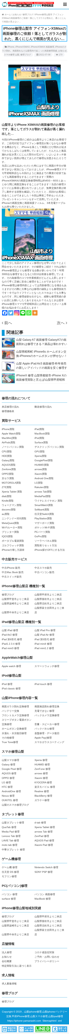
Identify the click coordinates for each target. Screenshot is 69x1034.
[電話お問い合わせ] (9, 1029)
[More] (35, 312)
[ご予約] (26, 1029)
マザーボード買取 (44, 523)
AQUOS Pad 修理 (44, 840)
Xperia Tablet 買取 (12, 491)
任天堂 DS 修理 (10, 871)
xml (60, 1020)
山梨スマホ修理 (10, 760)
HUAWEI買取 (41, 464)
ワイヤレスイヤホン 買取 (48, 500)
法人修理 (7, 952)
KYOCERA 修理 (43, 782)
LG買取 (38, 482)
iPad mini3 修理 (10, 648)
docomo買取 (9, 509)
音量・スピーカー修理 (46, 724)
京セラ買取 (8, 478)
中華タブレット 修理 (13, 849)
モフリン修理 (9, 876)
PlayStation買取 (43, 518)
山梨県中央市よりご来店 (15, 612)
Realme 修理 (41, 791)
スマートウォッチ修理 (46, 666)
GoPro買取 (40, 536)
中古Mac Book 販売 (13, 572)
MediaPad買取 (42, 496)
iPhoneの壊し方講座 (13, 549)
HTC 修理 (7, 786)
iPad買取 (39, 429)
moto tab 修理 (9, 844)
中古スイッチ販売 (12, 576)
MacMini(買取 (9, 438)
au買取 (6, 514)
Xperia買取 (40, 456)
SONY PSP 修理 (43, 871)
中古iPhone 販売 (11, 567)
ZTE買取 (7, 487)
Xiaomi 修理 (41, 778)
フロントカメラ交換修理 (15, 715)
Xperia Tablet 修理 (44, 827)
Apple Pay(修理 (43, 737)
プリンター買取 (10, 531)
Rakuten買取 (41, 487)
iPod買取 (39, 438)
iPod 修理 (7, 684)
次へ (61, 323)
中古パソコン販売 (44, 572)
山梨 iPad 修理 (10, 630)
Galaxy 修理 (8, 764)
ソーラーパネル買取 (45, 540)
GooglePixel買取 (43, 460)
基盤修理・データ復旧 (46, 733)
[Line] (22, 312)
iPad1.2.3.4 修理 (11, 643)
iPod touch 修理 (43, 684)
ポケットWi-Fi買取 (44, 527)
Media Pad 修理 (10, 831)
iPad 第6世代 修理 (12, 639)
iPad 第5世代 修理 (44, 639)
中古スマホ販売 (43, 567)
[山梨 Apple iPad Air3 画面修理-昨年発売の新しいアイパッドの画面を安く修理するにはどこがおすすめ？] (8, 366)
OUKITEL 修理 (10, 800)
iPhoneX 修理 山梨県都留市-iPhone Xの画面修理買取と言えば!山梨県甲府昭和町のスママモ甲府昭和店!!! (41, 379)
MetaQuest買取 (10, 523)
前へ (8, 323)
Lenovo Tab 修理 (11, 836)
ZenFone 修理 (42, 769)
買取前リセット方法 (45, 545)
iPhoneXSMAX (22, 47)
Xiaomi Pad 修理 (43, 844)
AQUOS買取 (9, 464)
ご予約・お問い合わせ (46, 956)
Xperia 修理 (40, 760)
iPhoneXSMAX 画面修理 (42, 47)
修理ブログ (25, 54)
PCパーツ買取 (42, 531)
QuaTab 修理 (9, 827)
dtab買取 (7, 496)
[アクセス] (59, 1029)
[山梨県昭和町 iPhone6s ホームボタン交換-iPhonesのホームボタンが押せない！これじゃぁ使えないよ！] (8, 354)
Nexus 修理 (8, 795)
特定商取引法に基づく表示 (16, 965)
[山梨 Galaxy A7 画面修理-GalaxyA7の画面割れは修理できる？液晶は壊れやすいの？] (8, 342)
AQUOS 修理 (9, 773)
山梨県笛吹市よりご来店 (48, 599)
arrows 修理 (41, 773)
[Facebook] (4, 312)
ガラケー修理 (41, 800)
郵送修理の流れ (43, 406)
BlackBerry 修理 (43, 795)
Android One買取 (44, 478)
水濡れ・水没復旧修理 (14, 733)
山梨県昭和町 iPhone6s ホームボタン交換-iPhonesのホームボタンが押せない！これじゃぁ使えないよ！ (41, 356)
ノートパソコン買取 (13, 446)
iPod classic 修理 (11, 688)
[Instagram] (16, 312)
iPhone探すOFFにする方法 (49, 549)
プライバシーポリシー (46, 961)
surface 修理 (9, 898)
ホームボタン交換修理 (14, 728)
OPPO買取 (8, 473)
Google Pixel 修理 (12, 769)
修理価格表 (8, 411)
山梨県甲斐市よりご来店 (15, 599)
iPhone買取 (8, 429)
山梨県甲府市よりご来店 (48, 594)
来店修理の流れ (10, 406)
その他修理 (8, 737)
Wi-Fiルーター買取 (12, 527)
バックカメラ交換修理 (46, 715)
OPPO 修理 (8, 778)
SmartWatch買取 (43, 505)
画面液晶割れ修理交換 (46, 706)
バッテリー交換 (10, 710)
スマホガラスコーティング (49, 742)
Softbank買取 (41, 509)
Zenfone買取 (9, 469)
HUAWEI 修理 (42, 764)
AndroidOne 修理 (11, 791)
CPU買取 (7, 451)
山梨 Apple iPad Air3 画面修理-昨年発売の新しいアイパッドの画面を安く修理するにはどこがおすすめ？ (41, 368)
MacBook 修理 (42, 898)
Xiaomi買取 (40, 473)
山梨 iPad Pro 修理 (44, 630)
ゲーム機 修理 (9, 867)
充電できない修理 (44, 710)
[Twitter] (10, 312)
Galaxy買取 (8, 460)
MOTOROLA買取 (11, 482)
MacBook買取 (42, 433)
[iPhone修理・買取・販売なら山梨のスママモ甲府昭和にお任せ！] (28, 4)
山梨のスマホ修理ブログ (15, 804)
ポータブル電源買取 (13, 540)
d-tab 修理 (40, 822)
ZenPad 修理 (41, 836)
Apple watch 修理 (11, 666)
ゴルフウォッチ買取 (13, 545)
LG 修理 (6, 782)
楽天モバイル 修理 (44, 786)
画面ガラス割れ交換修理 (15, 706)
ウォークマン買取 (12, 505)
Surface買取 (41, 442)
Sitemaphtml (50, 1020)
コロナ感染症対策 (44, 952)
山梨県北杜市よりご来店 (48, 603)
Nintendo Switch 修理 (46, 867)
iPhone (10, 47)
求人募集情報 (9, 983)
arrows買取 (40, 469)
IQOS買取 (7, 536)
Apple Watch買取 (11, 433)
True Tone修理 (10, 742)
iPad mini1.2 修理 (44, 648)
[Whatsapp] (28, 312)
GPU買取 (39, 451)
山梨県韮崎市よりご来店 (15, 603)
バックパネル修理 (44, 728)
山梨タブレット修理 (13, 822)
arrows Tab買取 (43, 491)
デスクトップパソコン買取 (49, 446)
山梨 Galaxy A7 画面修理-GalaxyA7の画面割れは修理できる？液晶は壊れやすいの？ (41, 344)
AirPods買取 (8, 442)
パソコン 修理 (9, 894)
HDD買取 (7, 456)
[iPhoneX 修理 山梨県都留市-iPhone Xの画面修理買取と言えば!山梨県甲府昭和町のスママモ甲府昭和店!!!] (8, 378)
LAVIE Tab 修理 (10, 840)
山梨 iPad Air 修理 (44, 634)
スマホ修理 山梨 (11, 54)
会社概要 (7, 961)
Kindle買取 (8, 500)
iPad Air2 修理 (9, 634)
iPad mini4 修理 (43, 643)
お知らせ (62, 51)
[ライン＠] (42, 1029)
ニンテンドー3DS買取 (14, 518)
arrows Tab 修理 (43, 831)
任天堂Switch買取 (44, 514)
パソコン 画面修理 (44, 894)
